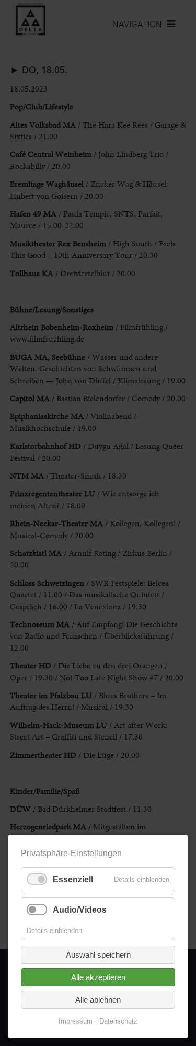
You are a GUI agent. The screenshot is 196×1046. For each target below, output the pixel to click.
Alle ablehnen (98, 999)
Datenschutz (118, 1021)
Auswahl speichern (98, 954)
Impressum (76, 1021)
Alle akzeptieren (98, 977)
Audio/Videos (80, 909)
